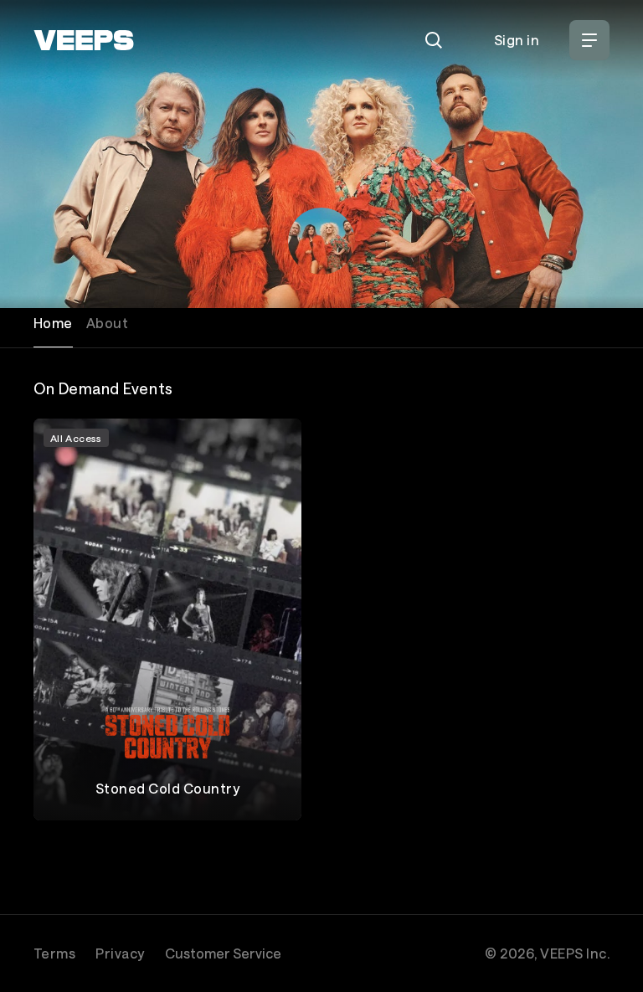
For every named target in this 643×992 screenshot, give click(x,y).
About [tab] (107, 323)
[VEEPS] (83, 40)
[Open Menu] (589, 40)
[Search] (434, 40)
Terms (54, 953)
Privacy (119, 953)
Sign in (516, 40)
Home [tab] (53, 323)
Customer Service (223, 953)
